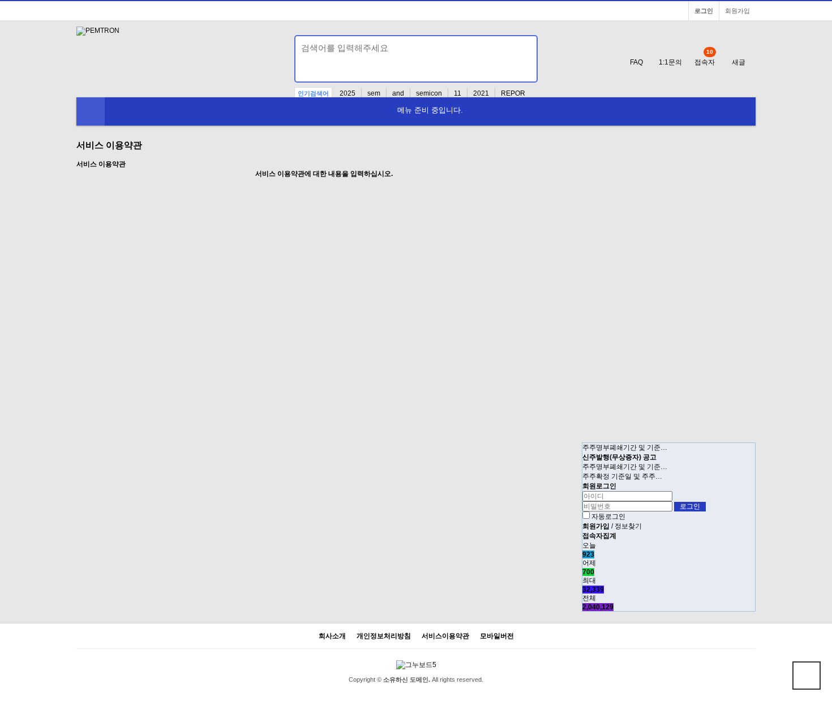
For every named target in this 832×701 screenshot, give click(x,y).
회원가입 (737, 10)
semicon (429, 93)
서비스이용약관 (445, 636)
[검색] (309, 70)
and (398, 93)
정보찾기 (628, 526)
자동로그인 (608, 517)
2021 (481, 93)
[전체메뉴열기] (90, 111)
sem (373, 93)
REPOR (513, 93)
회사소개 (332, 636)
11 (457, 93)
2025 (347, 93)
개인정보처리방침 (384, 636)
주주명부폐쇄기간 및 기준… (624, 447)
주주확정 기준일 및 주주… (622, 476)
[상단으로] (806, 675)
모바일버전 (497, 636)
